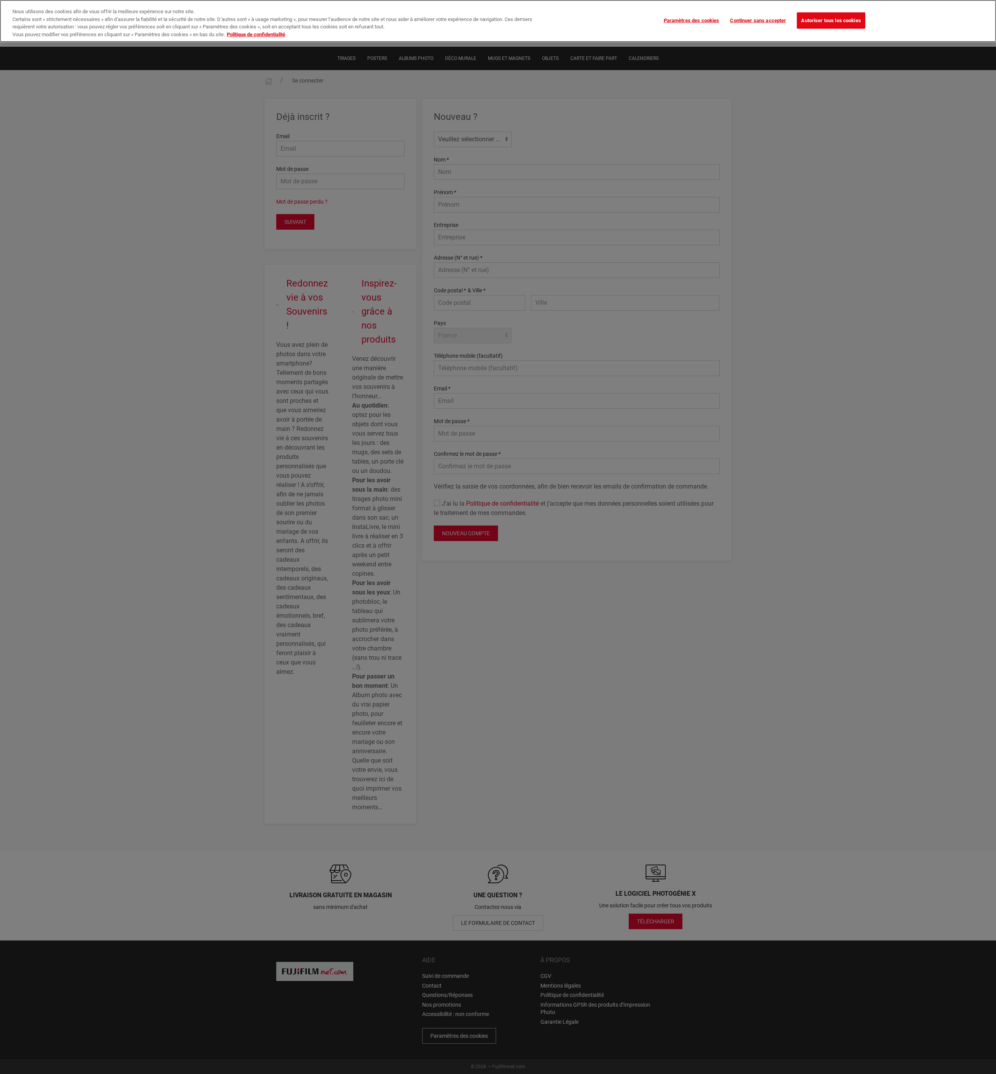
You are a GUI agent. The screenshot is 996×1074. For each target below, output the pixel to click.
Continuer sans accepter (758, 20)
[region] (498, 21)
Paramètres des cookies (691, 20)
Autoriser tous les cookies (831, 20)
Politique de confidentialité (256, 34)
